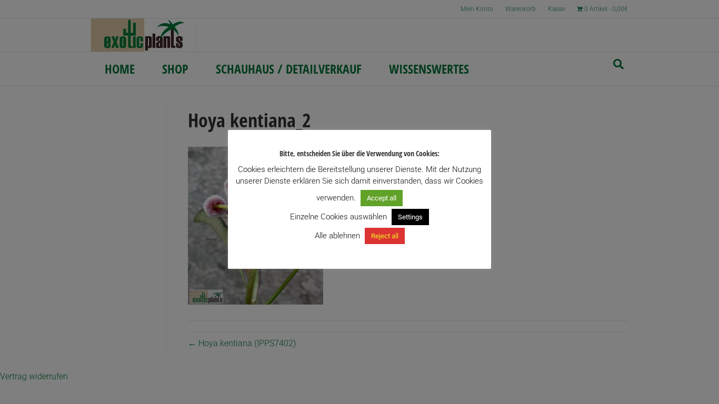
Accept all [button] (381, 198)
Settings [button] (410, 217)
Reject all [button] (384, 236)
